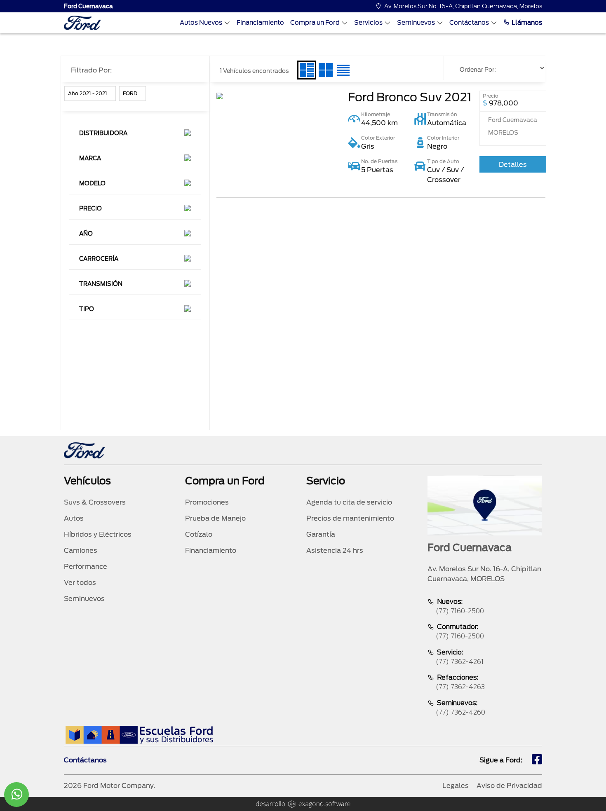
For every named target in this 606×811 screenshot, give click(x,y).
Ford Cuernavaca (88, 6)
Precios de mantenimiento (350, 518)
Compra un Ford (315, 22)
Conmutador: (460, 631)
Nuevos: (460, 606)
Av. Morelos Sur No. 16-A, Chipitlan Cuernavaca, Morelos (463, 6)
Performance (85, 566)
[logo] (82, 23)
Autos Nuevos (201, 22)
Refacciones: (460, 682)
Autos (74, 518)
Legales (455, 786)
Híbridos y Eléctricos (98, 534)
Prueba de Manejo (215, 518)
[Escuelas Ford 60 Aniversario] (139, 734)
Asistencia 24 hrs (334, 550)
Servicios (368, 22)
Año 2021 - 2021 (87, 93)
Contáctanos (469, 22)
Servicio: (460, 657)
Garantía (320, 534)
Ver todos (80, 583)
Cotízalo (198, 534)
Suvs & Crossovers (95, 502)
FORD (130, 93)
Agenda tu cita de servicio (349, 502)
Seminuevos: (460, 707)
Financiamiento (260, 22)
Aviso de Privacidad (509, 786)
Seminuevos (416, 22)
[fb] (537, 760)
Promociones (207, 502)
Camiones (80, 550)
